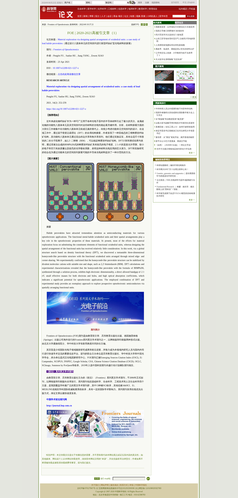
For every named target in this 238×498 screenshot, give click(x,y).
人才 (103, 16)
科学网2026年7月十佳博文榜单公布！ (173, 169)
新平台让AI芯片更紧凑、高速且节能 (171, 141)
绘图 (132, 16)
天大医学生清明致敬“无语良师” (169, 59)
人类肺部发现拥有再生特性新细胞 (170, 45)
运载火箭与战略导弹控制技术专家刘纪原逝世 (175, 123)
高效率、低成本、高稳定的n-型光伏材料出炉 (175, 49)
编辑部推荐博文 (162, 159)
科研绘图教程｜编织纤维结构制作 (171, 165)
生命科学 (81, 9)
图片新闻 (159, 66)
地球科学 (132, 9)
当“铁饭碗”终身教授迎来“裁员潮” (170, 119)
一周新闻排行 (159, 103)
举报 (131, 485)
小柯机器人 (152, 16)
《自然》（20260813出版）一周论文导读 (173, 145)
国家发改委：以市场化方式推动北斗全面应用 (175, 27)
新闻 (85, 16)
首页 (79, 16)
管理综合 (153, 9)
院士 (97, 16)
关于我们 (95, 485)
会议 (109, 16)
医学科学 (92, 9)
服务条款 (114, 485)
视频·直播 (140, 16)
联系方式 (124, 485)
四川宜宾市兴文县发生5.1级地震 (169, 35)
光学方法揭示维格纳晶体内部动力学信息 (174, 149)
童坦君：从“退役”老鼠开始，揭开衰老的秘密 (175, 137)
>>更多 (193, 97)
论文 (126, 16)
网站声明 (105, 485)
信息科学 (122, 9)
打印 (97, 478)
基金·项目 (117, 16)
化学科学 (102, 9)
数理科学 (143, 9)
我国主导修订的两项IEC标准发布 (170, 31)
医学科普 (163, 16)
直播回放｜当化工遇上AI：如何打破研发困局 (175, 127)
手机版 (192, 9)
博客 (91, 16)
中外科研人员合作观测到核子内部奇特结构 (174, 109)
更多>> (192, 153)
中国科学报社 (141, 485)
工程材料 (112, 9)
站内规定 (183, 9)
